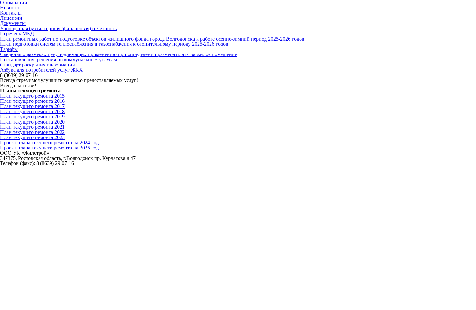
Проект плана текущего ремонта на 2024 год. (50, 142)
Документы (13, 23)
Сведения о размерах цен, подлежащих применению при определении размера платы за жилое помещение (118, 54)
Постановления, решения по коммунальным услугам (58, 59)
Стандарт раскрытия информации (37, 64)
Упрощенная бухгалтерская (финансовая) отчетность (58, 28)
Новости (9, 7)
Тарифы (9, 49)
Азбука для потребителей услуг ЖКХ (41, 70)
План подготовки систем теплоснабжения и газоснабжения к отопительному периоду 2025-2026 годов (114, 44)
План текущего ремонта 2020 (32, 122)
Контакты (11, 13)
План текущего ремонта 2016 (32, 101)
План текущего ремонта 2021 (32, 127)
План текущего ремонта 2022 (32, 132)
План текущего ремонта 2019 (32, 116)
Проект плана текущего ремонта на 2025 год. (50, 147)
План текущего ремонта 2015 (32, 96)
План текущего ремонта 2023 (32, 137)
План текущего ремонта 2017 (32, 106)
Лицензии (11, 18)
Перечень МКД (17, 33)
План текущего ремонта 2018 (32, 111)
